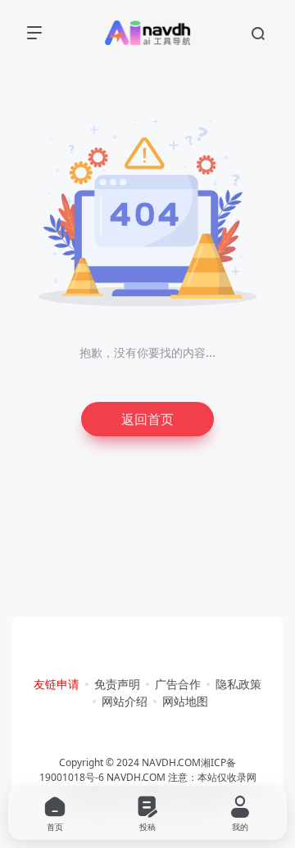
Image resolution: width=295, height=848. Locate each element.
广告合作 (178, 684)
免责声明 (117, 684)
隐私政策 (238, 684)
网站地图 (185, 701)
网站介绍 (125, 701)
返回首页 (147, 419)
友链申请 (56, 684)
